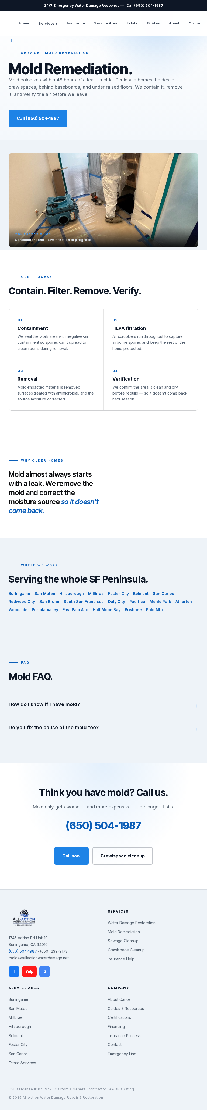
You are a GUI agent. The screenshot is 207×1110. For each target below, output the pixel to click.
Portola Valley (45, 609)
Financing (116, 1026)
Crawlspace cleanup (123, 856)
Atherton (183, 601)
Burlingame (19, 593)
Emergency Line (122, 1053)
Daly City (116, 601)
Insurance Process (124, 1035)
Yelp (29, 971)
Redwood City (22, 601)
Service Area (105, 23)
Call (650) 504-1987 (144, 5)
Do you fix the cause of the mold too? (54, 727)
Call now (71, 856)
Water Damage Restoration (132, 922)
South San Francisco (84, 601)
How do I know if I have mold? (44, 704)
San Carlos (163, 593)
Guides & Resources (126, 1008)
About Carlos (119, 999)
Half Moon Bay (106, 609)
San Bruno (49, 601)
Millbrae (96, 593)
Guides (153, 23)
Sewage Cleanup (123, 940)
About (174, 23)
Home (24, 23)
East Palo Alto (75, 609)
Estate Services (22, 1063)
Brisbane (133, 609)
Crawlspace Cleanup (126, 950)
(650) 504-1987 (103, 825)
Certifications (119, 1017)
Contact (196, 23)
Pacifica (137, 601)
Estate (132, 23)
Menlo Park (160, 601)
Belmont (141, 593)
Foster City (118, 593)
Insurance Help (121, 959)
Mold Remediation (124, 932)
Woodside (18, 609)
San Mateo (44, 593)
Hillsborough (72, 593)
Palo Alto (154, 609)
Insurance (76, 23)
